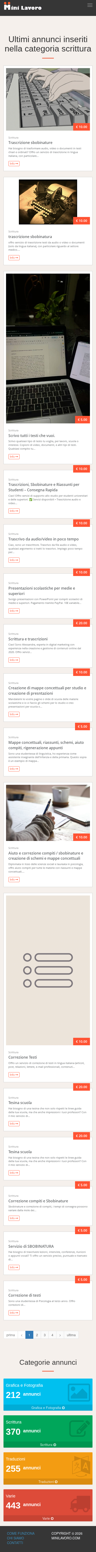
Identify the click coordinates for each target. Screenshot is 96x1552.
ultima (71, 1334)
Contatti (15, 1542)
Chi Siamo (15, 1538)
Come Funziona (20, 1533)
